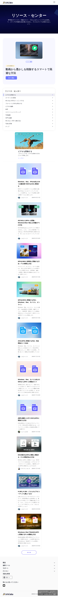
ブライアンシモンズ (25, 468)
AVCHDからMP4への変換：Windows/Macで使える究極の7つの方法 (29, 223)
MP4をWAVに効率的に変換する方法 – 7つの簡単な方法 (29, 262)
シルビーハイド (24, 197)
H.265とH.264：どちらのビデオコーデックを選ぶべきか (29, 493)
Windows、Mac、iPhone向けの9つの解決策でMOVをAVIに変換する (29, 184)
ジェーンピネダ (24, 431)
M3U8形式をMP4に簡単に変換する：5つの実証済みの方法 (28, 456)
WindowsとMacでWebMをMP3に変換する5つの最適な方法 (28, 533)
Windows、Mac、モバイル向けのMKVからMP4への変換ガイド (29, 381)
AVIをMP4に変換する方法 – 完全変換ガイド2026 (28, 342)
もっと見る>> (21, 158)
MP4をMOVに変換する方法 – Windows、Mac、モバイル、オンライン (29, 302)
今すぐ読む (11, 78)
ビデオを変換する (10, 65)
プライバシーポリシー (48, 594)
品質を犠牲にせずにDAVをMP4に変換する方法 (28, 419)
